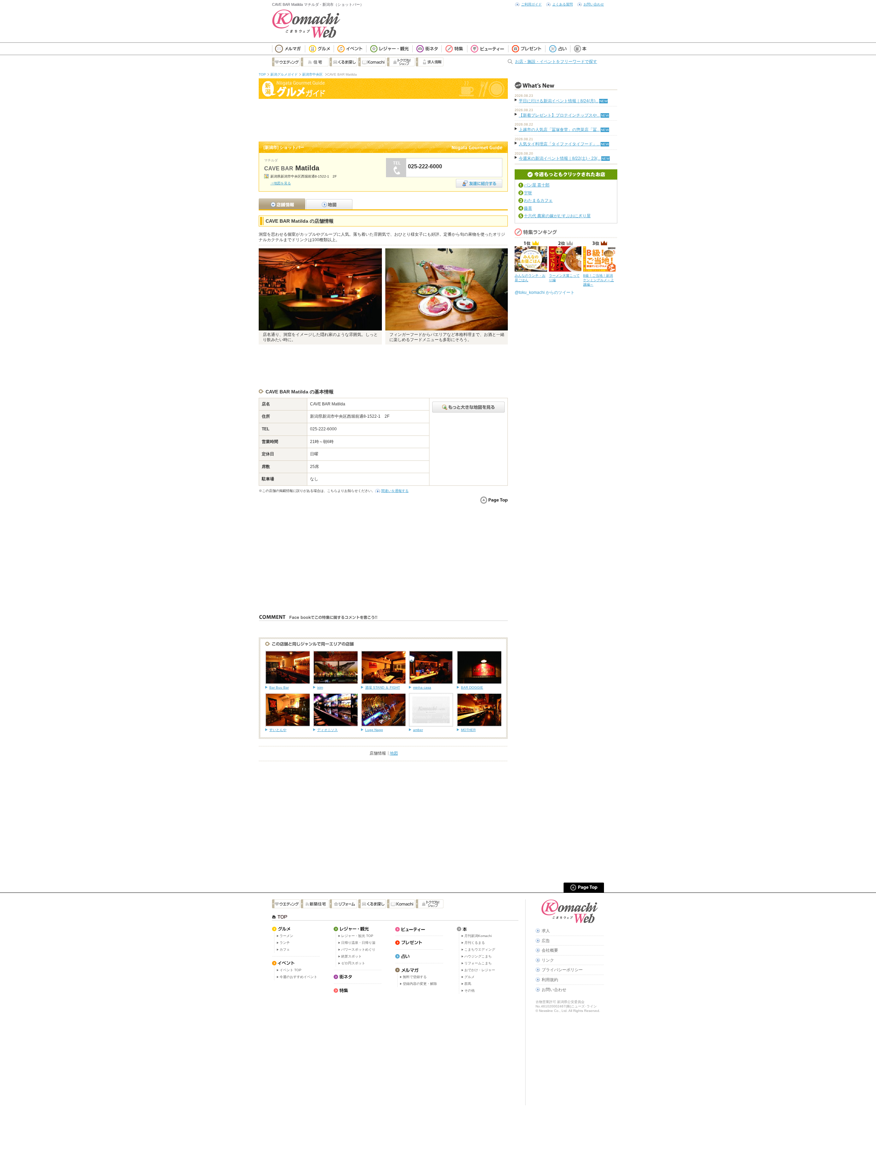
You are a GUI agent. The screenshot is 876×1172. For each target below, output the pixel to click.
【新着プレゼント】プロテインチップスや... (559, 115)
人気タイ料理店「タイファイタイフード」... (559, 144)
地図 (394, 753)
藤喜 (528, 208)
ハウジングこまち (478, 956)
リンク (548, 960)
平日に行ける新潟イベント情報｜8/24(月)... (558, 101)
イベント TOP (290, 970)
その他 (469, 990)
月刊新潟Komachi (478, 936)
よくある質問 (562, 4)
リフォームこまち (478, 963)
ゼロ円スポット (353, 963)
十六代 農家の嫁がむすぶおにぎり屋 (557, 215)
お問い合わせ (593, 4)
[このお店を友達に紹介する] (479, 181)
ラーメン (286, 936)
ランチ (285, 943)
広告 (546, 940)
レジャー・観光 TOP (357, 936)
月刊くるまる (474, 943)
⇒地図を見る (280, 183)
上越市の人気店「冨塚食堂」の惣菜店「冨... (559, 129)
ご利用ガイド (531, 4)
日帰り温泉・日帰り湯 (358, 943)
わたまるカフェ (538, 200)
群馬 (467, 984)
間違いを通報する (395, 491)
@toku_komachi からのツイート (545, 292)
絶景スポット (351, 956)
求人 (546, 930)
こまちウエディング (479, 949)
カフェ (285, 949)
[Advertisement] (383, 119)
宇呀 (528, 193)
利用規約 (550, 979)
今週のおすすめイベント (298, 977)
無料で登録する (415, 977)
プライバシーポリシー (562, 969)
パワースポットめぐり (358, 949)
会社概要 (550, 950)
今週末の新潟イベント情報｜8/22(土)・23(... (560, 158)
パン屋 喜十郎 (537, 185)
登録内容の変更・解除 (420, 984)
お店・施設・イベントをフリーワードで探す (556, 61)
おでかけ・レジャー (479, 970)
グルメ (469, 977)
